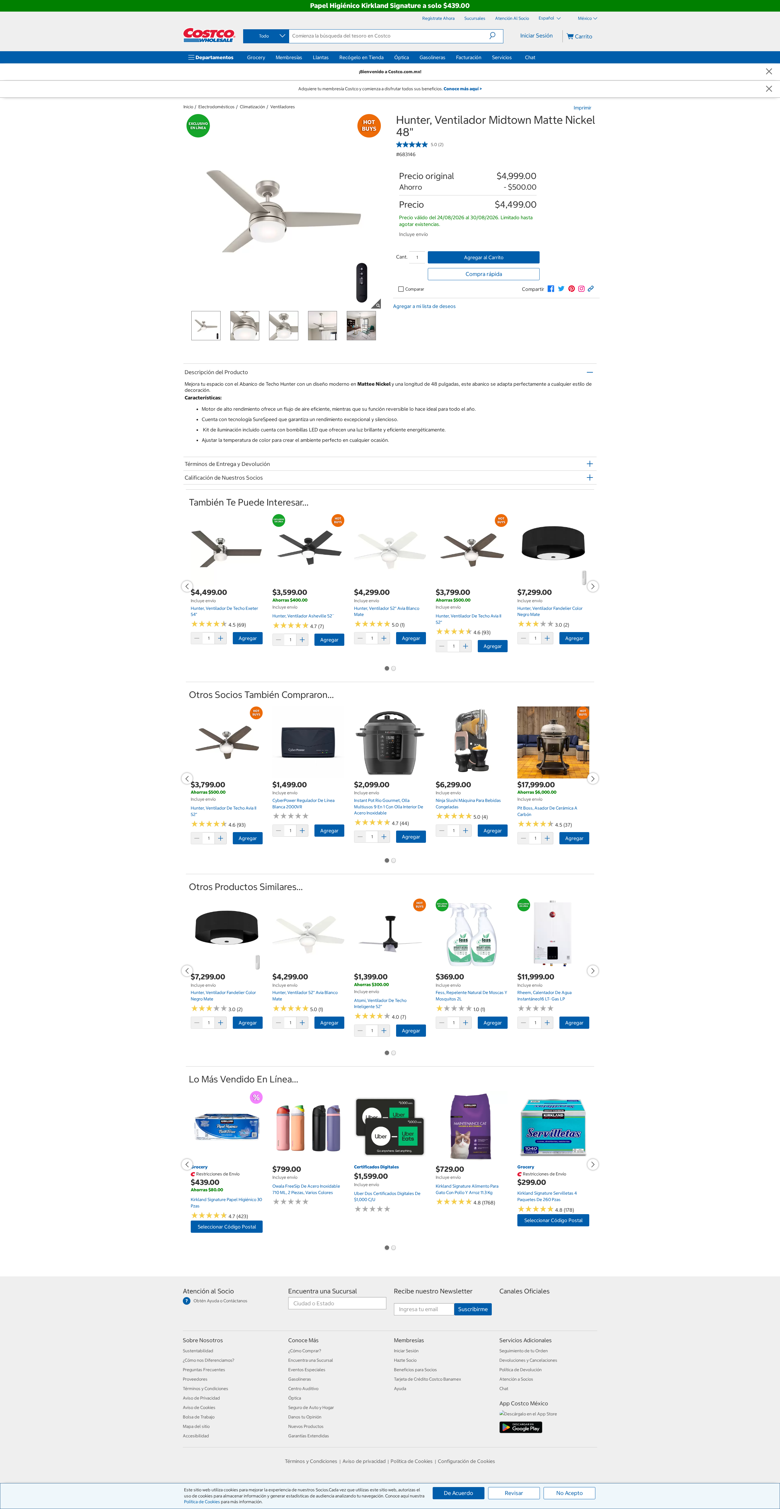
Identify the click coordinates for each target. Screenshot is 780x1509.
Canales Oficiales (524, 1291)
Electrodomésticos (216, 106)
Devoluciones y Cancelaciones (528, 1360)
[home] (209, 35)
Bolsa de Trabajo (198, 1417)
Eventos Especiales (306, 1369)
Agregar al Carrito (484, 257)
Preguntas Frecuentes (204, 1369)
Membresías (289, 57)
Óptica (401, 57)
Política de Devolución (520, 1369)
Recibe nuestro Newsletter (433, 1291)
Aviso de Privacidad (201, 1398)
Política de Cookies (202, 1501)
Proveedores (195, 1379)
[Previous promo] (187, 586)
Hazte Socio (405, 1360)
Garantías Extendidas (308, 1436)
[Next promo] (593, 586)
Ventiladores (282, 106)
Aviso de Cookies (199, 1407)
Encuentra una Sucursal (322, 1291)
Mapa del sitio (196, 1426)
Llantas (321, 57)
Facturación (468, 57)
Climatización (252, 106)
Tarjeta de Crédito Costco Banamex (427, 1379)
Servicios (502, 57)
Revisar (514, 1492)
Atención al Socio (208, 1291)
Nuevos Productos (306, 1426)
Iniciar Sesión (536, 35)
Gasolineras (432, 57)
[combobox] (265, 36)
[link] (551, 289)
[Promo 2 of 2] (393, 669)
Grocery (256, 57)
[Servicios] (513, 57)
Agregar (248, 638)
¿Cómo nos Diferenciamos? (208, 1360)
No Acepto (569, 1492)
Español (547, 18)
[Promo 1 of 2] (386, 669)
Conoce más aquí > (463, 88)
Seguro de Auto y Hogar (311, 1407)
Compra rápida (484, 273)
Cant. (402, 257)
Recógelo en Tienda (361, 57)
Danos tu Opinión (304, 1417)
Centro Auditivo (303, 1388)
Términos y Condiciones (205, 1388)
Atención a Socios (516, 1379)
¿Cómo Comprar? (304, 1350)
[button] (496, 36)
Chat (530, 57)
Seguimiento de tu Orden (523, 1350)
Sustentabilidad (198, 1350)
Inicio (188, 106)
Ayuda (400, 1388)
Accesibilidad (196, 1436)
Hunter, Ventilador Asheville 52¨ (303, 616)
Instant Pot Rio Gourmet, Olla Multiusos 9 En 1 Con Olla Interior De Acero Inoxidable (388, 807)
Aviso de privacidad (364, 1461)
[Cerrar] (769, 71)
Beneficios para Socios (415, 1369)
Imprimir (582, 108)
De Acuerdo (458, 1492)
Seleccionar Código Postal (227, 1227)
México (585, 18)
